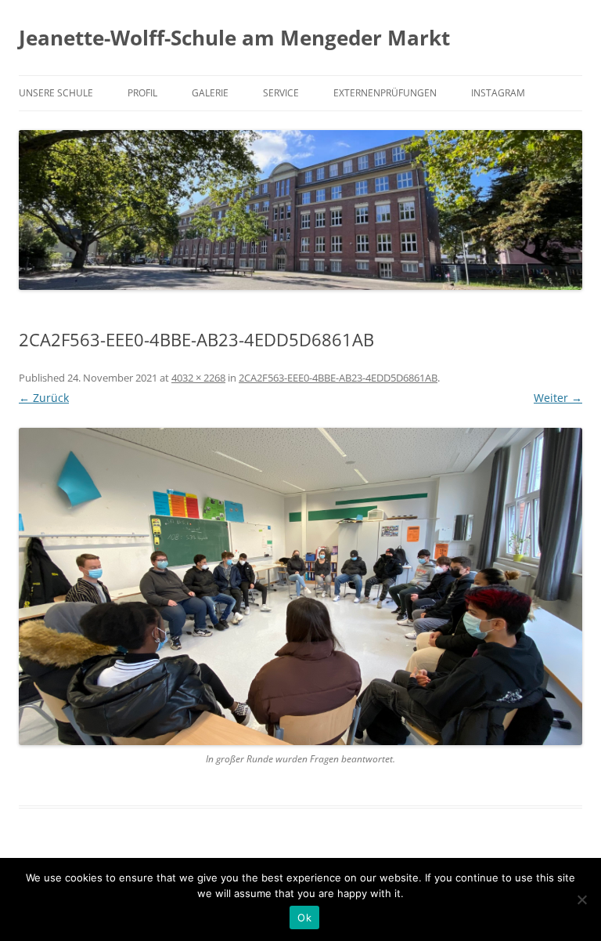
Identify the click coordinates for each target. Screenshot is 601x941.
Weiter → (558, 397)
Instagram (498, 93)
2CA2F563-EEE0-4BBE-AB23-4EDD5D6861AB (338, 378)
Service (281, 93)
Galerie (210, 93)
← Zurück (44, 397)
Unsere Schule (56, 93)
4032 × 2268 (198, 378)
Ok (304, 917)
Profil (142, 93)
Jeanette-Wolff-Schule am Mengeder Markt (234, 38)
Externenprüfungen (385, 93)
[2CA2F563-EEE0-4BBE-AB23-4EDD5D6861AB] (300, 586)
